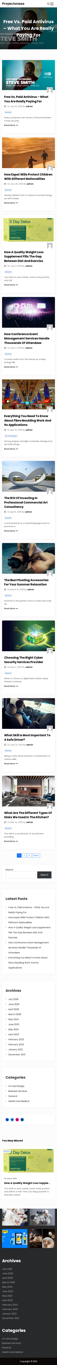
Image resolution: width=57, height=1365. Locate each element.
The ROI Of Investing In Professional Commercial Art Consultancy (26, 502)
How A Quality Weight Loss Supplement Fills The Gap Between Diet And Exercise (24, 256)
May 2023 (13, 1029)
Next (35, 855)
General (8, 112)
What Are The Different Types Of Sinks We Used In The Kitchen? (28, 815)
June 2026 (13, 1004)
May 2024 (13, 1019)
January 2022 (15, 1049)
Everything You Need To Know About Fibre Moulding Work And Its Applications (27, 420)
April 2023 (13, 1034)
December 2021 (16, 1054)
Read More (9, 125)
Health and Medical (18, 1101)
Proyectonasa (13, 4)
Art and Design (11, 436)
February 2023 (16, 1039)
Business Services (17, 1091)
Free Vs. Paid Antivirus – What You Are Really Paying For (26, 99)
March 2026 (14, 1014)
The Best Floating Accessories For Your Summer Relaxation (26, 582)
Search (9, 869)
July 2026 (13, 999)
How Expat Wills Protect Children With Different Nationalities (28, 176)
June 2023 (13, 1024)
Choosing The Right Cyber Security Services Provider (23, 660)
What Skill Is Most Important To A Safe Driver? (27, 737)
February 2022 (16, 1044)
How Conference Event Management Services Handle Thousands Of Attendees (26, 338)
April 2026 (13, 1009)
